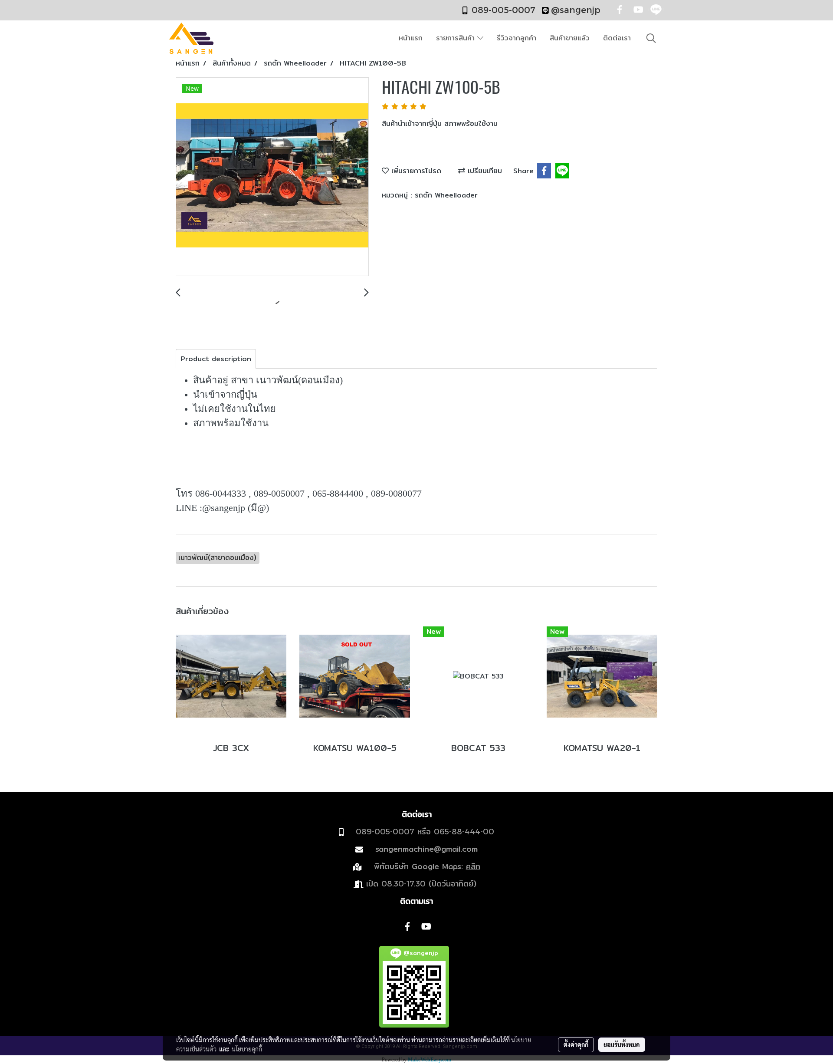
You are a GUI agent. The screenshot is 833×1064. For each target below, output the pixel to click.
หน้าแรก (411, 38)
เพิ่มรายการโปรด (415, 170)
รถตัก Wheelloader (446, 195)
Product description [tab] (215, 358)
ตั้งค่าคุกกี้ (576, 1044)
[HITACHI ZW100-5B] (272, 177)
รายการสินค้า (456, 38)
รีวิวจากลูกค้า (516, 38)
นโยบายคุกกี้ (247, 1049)
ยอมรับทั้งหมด (621, 1044)
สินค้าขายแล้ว (570, 38)
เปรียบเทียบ (483, 170)
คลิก (473, 866)
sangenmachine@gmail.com (426, 849)
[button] (651, 38)
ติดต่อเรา (617, 38)
